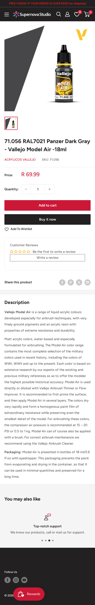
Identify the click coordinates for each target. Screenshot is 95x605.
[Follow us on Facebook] (7, 580)
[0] (87, 14)
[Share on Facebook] (62, 282)
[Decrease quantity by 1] (26, 189)
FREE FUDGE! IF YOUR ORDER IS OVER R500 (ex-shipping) (47, 3)
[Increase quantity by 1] (49, 189)
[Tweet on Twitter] (79, 282)
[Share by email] (87, 282)
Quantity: (11, 189)
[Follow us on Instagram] (16, 580)
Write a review (48, 258)
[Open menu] (6, 14)
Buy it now (47, 219)
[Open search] (58, 14)
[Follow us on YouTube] (24, 580)
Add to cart (48, 205)
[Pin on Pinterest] (71, 282)
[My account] (67, 14)
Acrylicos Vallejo (20, 160)
